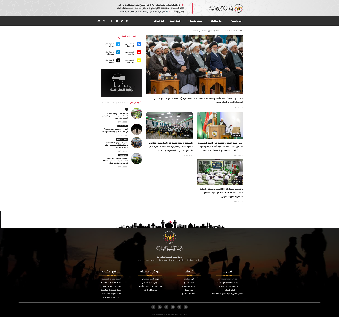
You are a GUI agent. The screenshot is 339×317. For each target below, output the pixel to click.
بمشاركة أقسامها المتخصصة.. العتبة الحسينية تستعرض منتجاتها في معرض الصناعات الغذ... (115, 161)
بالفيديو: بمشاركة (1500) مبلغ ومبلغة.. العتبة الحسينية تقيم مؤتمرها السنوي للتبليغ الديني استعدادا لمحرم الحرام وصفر (198, 100)
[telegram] (166, 307)
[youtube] (116, 21)
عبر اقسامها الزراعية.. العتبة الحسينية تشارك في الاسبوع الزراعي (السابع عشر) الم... (115, 116)
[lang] (98, 21)
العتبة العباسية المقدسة (111, 293)
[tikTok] (153, 307)
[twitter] (122, 21)
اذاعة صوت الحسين (189, 293)
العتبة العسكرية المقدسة (111, 290)
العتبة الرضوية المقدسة (111, 286)
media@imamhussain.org (227, 286)
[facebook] (126, 21)
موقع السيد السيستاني (150, 279)
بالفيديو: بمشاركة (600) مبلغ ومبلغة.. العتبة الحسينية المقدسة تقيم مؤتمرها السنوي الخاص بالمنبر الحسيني (221, 192)
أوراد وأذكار (189, 290)
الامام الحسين (236, 21)
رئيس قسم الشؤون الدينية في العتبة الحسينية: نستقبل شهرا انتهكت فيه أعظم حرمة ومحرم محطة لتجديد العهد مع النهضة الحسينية (220, 146)
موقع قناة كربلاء (150, 290)
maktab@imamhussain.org (227, 282)
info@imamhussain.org (227, 279)
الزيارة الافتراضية (188, 286)
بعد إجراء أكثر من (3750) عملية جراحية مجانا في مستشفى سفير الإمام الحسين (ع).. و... (116, 145)
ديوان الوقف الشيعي (150, 282)
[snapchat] (160, 307)
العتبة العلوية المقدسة (111, 279)
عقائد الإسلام (123, 126)
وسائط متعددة (195, 21)
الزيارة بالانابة (175, 21)
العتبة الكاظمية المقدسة (111, 282)
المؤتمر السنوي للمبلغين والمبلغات (206, 30)
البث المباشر (159, 21)
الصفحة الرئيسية (231, 30)
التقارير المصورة (122, 139)
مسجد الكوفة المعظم (111, 297)
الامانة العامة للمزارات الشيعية (150, 286)
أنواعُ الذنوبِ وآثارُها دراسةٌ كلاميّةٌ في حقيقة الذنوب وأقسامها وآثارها (115, 130)
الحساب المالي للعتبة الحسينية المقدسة (227, 293)
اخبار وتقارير (236, 91)
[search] (104, 21)
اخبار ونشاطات (216, 21)
